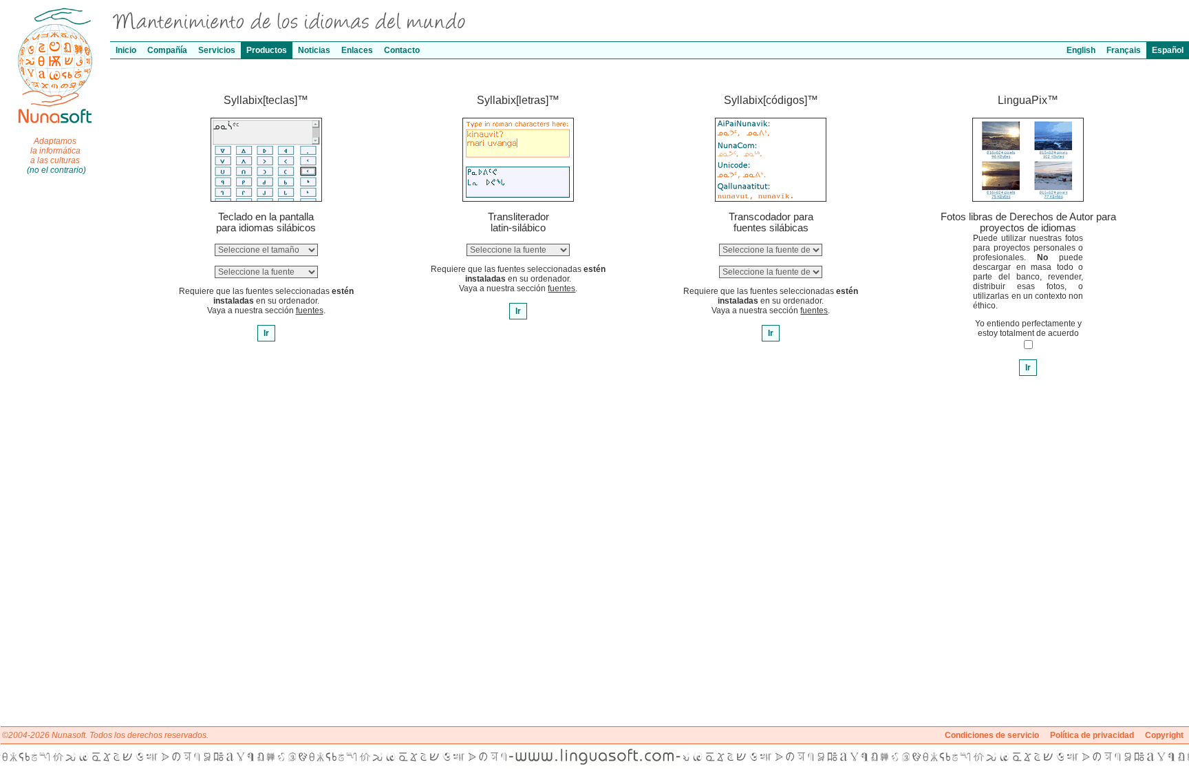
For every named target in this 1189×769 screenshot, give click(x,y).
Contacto (402, 50)
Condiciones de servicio (992, 735)
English (1081, 50)
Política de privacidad (1092, 735)
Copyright (1164, 735)
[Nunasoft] (55, 12)
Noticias (314, 50)
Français (1123, 50)
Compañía (167, 50)
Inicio (126, 50)
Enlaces (357, 50)
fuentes (309, 310)
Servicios (216, 50)
